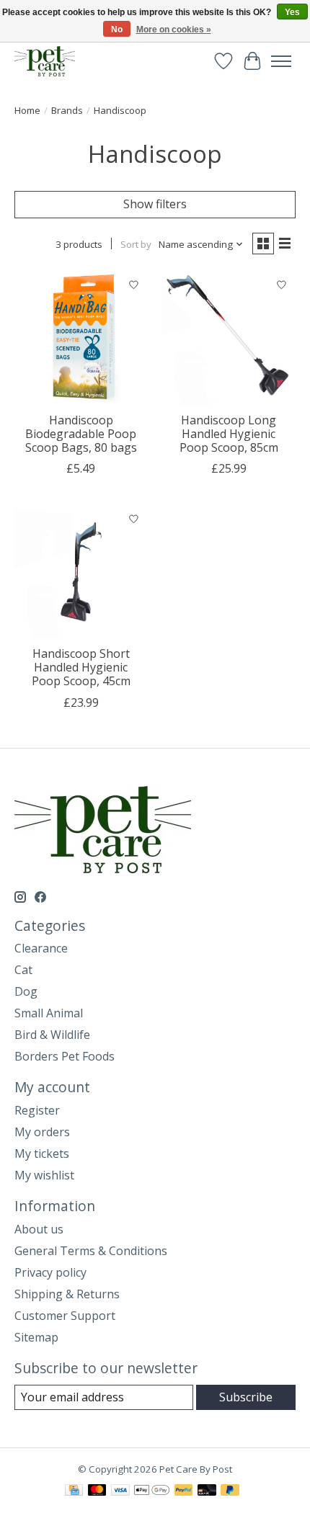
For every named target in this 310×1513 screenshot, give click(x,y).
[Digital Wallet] (151, 1491)
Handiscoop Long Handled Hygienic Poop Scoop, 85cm (229, 433)
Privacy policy (50, 1272)
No (117, 29)
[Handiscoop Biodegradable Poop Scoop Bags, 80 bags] (81, 338)
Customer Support (64, 1316)
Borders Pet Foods (64, 1056)
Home (27, 110)
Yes (292, 12)
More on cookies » (173, 29)
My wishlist (44, 1175)
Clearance (41, 948)
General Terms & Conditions (90, 1251)
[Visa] (120, 1491)
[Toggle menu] (281, 61)
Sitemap (36, 1337)
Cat (23, 970)
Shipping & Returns (67, 1294)
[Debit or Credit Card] (207, 1491)
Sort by (135, 244)
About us (38, 1229)
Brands (67, 110)
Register (37, 1110)
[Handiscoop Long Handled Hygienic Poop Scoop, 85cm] (229, 338)
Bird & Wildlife (52, 1035)
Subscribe (246, 1397)
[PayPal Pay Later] (230, 1491)
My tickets (41, 1153)
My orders (42, 1132)
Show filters (155, 204)
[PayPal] (183, 1491)
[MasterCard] (97, 1491)
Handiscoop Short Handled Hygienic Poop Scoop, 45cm (81, 667)
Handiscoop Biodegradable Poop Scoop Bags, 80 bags (81, 433)
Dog (25, 991)
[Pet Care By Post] (44, 61)
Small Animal (48, 1013)
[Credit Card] (74, 1491)
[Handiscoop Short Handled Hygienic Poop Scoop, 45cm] (81, 571)
